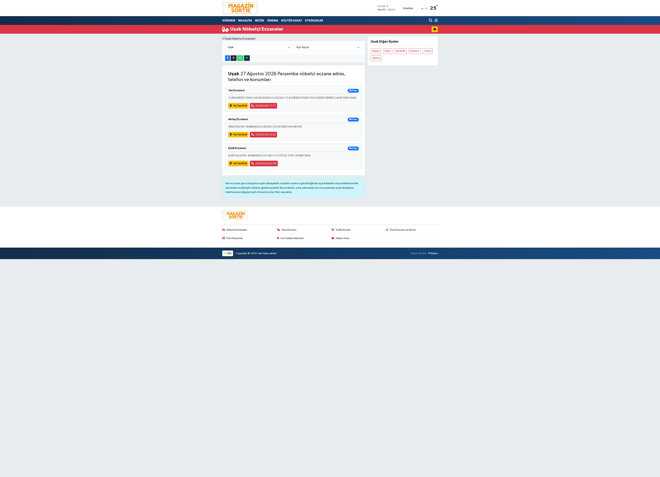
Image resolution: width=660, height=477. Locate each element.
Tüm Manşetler (234, 238)
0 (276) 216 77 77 (266, 105)
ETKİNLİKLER (314, 20)
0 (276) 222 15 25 (266, 134)
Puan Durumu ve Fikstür (403, 230)
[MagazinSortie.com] (240, 8)
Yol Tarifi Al (240, 105)
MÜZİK (259, 20)
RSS (229, 253)
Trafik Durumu (343, 230)
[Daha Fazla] (247, 58)
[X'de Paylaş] (233, 58)
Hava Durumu (289, 230)
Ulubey (376, 58)
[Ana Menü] (435, 20)
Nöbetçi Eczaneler (237, 230)
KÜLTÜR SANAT (291, 20)
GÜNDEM (228, 20)
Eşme (387, 51)
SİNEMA (272, 20)
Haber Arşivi (342, 238)
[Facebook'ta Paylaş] (227, 58)
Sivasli (427, 51)
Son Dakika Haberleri (292, 238)
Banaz (376, 51)
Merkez (414, 51)
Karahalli (400, 51)
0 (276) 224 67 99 (266, 163)
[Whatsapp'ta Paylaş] (240, 58)
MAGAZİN (245, 20)
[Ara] (431, 20)
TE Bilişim (433, 253)
